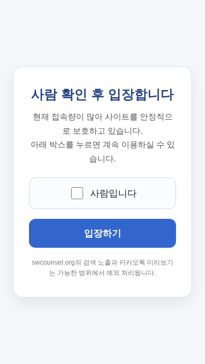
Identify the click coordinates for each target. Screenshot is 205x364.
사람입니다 (113, 193)
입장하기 (102, 233)
